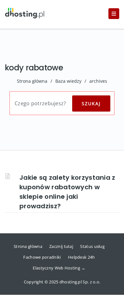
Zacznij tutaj (61, 246)
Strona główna (32, 81)
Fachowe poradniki (42, 257)
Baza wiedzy (68, 81)
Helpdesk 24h (81, 257)
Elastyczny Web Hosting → (59, 268)
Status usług (92, 246)
